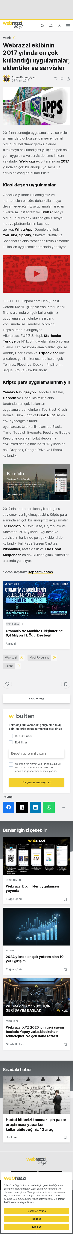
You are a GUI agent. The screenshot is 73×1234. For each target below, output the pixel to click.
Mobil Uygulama (39, 657)
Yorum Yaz (36, 699)
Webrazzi (11, 657)
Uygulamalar (14, 880)
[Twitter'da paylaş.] (23, 807)
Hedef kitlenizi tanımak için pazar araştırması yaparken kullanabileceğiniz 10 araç (36, 1124)
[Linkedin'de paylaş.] (36, 807)
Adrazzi (11, 643)
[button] (36, 274)
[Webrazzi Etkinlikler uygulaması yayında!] (36, 856)
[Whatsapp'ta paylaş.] (50, 807)
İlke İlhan (12, 1137)
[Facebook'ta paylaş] (9, 807)
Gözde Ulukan (15, 1044)
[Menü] (68, 26)
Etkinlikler (12, 1021)
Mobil (7, 38)
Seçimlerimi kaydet (36, 782)
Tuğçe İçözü (14, 899)
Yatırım (10, 950)
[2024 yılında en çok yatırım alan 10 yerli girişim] (36, 927)
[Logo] (13, 25)
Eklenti (9, 665)
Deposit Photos (40, 572)
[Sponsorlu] (36, 600)
